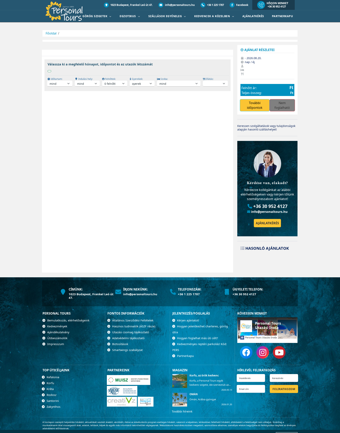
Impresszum (55, 344)
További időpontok (254, 105)
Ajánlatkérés (253, 16)
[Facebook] (246, 352)
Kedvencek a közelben (212, 16)
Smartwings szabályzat (127, 350)
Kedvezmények (56, 326)
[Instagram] (262, 352)
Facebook (242, 5)
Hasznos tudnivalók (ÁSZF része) (133, 326)
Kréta (50, 389)
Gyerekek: (137, 79)
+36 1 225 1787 (215, 5)
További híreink (182, 411)
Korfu (50, 383)
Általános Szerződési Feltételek (132, 320)
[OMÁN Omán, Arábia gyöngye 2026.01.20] (179, 405)
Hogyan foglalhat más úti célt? (197, 338)
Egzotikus (128, 16)
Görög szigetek (95, 16)
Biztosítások (119, 344)
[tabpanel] (137, 78)
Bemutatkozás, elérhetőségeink (68, 320)
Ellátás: (209, 79)
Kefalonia (52, 377)
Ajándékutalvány (57, 332)
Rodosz (51, 395)
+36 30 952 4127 (277, 6)
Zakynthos (53, 407)
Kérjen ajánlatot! (187, 320)
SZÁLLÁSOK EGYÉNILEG (165, 16)
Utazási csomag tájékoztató (130, 332)
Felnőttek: (110, 79)
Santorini (52, 401)
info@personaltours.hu (179, 5)
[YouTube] (279, 352)
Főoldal (51, 33)
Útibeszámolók (56, 338)
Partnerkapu (282, 16)
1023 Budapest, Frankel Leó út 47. (131, 5)
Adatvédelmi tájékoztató (128, 338)
